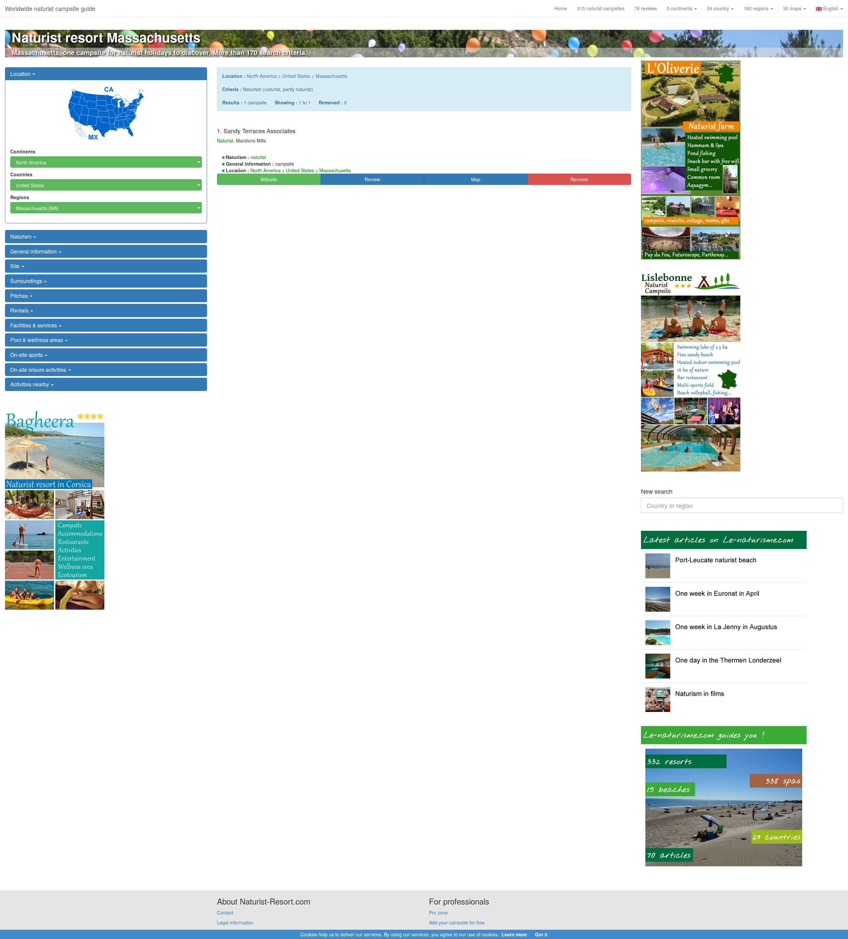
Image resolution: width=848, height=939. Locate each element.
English (831, 8)
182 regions (757, 8)
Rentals (20, 310)
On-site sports (27, 355)
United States (296, 76)
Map (475, 179)
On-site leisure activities (39, 369)
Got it (541, 934)
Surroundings (26, 281)
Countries (21, 174)
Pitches (19, 296)
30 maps (793, 8)
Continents (22, 151)
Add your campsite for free (457, 922)
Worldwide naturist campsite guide (50, 8)
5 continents (680, 8)
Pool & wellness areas (37, 340)
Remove (579, 179)
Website (268, 179)
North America (262, 76)
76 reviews (645, 8)
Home (561, 8)
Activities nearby (30, 384)
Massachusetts (331, 76)
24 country (718, 8)
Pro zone (438, 912)
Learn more (514, 934)
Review (372, 179)
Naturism (21, 236)
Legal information (235, 922)
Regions (19, 197)
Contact (225, 912)
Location (21, 74)
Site (15, 266)
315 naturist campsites (600, 8)
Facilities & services (34, 325)
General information (34, 251)
